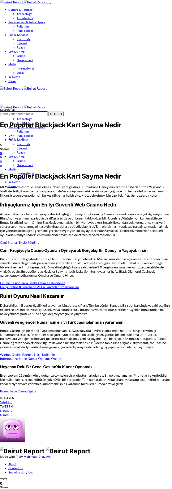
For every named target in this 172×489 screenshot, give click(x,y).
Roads (21, 47)
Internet (22, 43)
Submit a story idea (20, 472)
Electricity (23, 39)
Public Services (18, 35)
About (12, 464)
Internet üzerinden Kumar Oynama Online (30, 358)
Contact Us (15, 468)
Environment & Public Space (26, 22)
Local (20, 73)
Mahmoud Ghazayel (37, 456)
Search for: (7, 109)
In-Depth (14, 77)
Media (12, 64)
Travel (12, 81)
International (25, 68)
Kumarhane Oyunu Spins (18, 391)
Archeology (24, 14)
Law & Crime (16, 52)
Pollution (23, 26)
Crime (21, 56)
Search (56, 114)
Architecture (25, 18)
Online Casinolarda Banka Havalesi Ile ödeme (32, 283)
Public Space (25, 31)
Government (25, 60)
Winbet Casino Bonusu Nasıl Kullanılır (27, 354)
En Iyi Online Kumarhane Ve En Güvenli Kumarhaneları (39, 287)
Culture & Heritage (20, 10)
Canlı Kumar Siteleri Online (19, 242)
